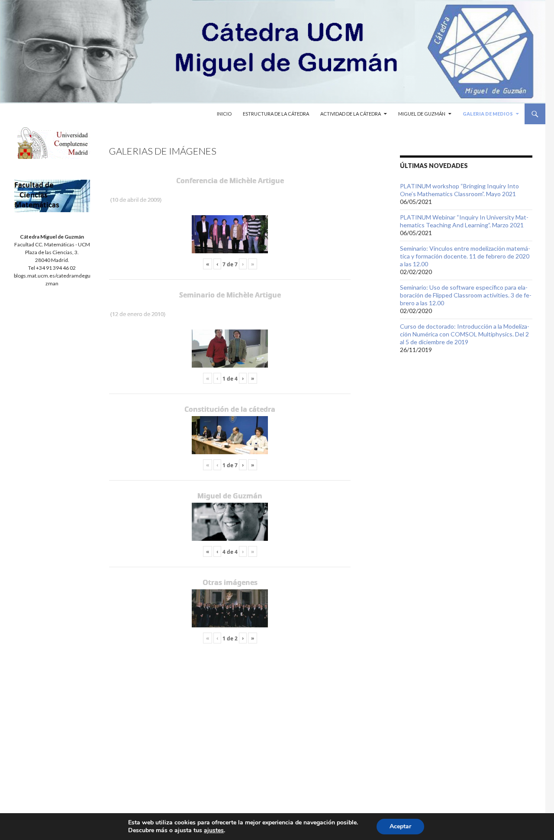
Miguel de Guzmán (421, 113)
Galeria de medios (488, 113)
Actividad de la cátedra (350, 113)
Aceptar (400, 826)
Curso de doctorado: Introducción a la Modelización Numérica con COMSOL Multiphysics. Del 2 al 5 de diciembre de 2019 (464, 334)
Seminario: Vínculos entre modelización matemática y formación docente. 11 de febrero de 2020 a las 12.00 (465, 256)
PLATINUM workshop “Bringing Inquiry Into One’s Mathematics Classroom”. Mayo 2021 (459, 189)
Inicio (224, 113)
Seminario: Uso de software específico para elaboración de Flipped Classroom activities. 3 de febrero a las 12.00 (465, 295)
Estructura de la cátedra (276, 113)
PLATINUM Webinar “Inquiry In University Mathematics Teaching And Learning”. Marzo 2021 (464, 221)
